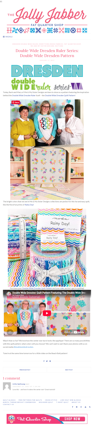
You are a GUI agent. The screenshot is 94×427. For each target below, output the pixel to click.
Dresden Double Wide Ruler (25, 44)
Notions (59, 46)
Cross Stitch (51, 400)
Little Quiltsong (19, 384)
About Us (76, 402)
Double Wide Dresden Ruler (23, 95)
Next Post (69, 370)
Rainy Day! (29, 204)
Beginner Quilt (46, 402)
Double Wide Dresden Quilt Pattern (60, 95)
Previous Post (25, 370)
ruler (62, 288)
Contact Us (8, 404)
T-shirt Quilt (62, 402)
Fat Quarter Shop (72, 44)
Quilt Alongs (9, 400)
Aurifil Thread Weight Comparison (19, 402)
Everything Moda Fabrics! (51, 44)
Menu (9, 37)
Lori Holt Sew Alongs (70, 400)
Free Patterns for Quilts (30, 400)
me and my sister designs (42, 46)
